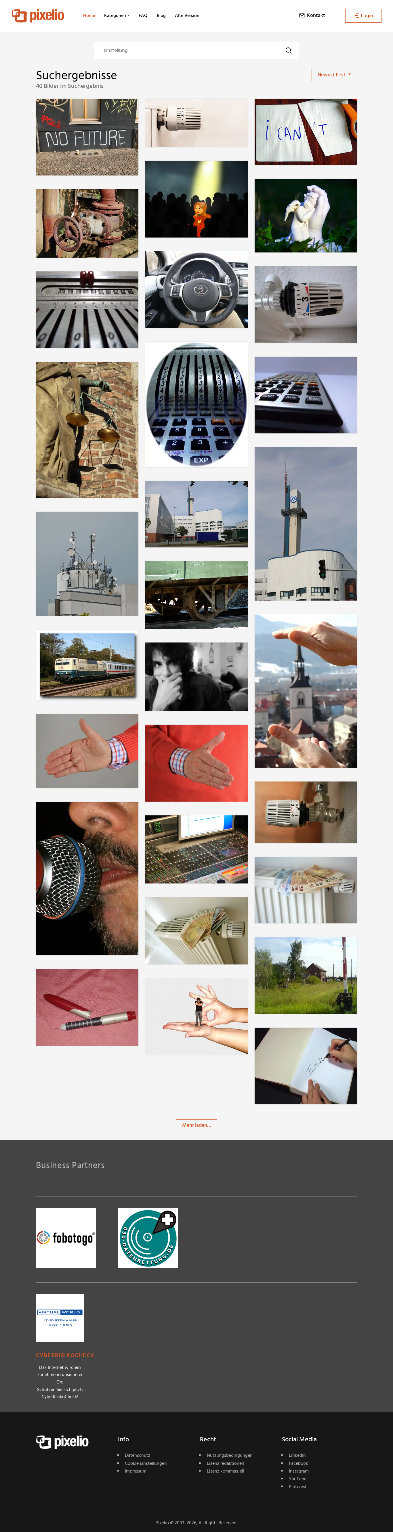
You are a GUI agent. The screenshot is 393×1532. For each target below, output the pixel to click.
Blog (161, 15)
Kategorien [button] (115, 15)
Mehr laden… (196, 1125)
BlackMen (67, 641)
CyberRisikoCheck (65, 1355)
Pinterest (298, 1486)
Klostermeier (180, 110)
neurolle (284, 278)
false (280, 110)
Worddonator (72, 110)
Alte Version (187, 15)
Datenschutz (137, 1455)
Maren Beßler (289, 626)
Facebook (298, 1463)
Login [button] (367, 15)
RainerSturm (70, 725)
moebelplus (288, 948)
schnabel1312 (289, 459)
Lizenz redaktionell (225, 1463)
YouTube (297, 1479)
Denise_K (176, 172)
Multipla (66, 201)
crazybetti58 (70, 980)
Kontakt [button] (316, 15)
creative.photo (73, 813)
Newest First (332, 75)
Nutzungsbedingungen (230, 1455)
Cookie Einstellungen (146, 1463)
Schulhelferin (71, 373)
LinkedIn (297, 1455)
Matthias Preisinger (78, 283)
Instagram (299, 1471)
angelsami (177, 990)
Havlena (175, 572)
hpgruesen (177, 262)
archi (171, 654)
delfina (282, 190)
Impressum (135, 1471)
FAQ (143, 15)
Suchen (288, 50)
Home (89, 15)
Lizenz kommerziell (225, 1471)
